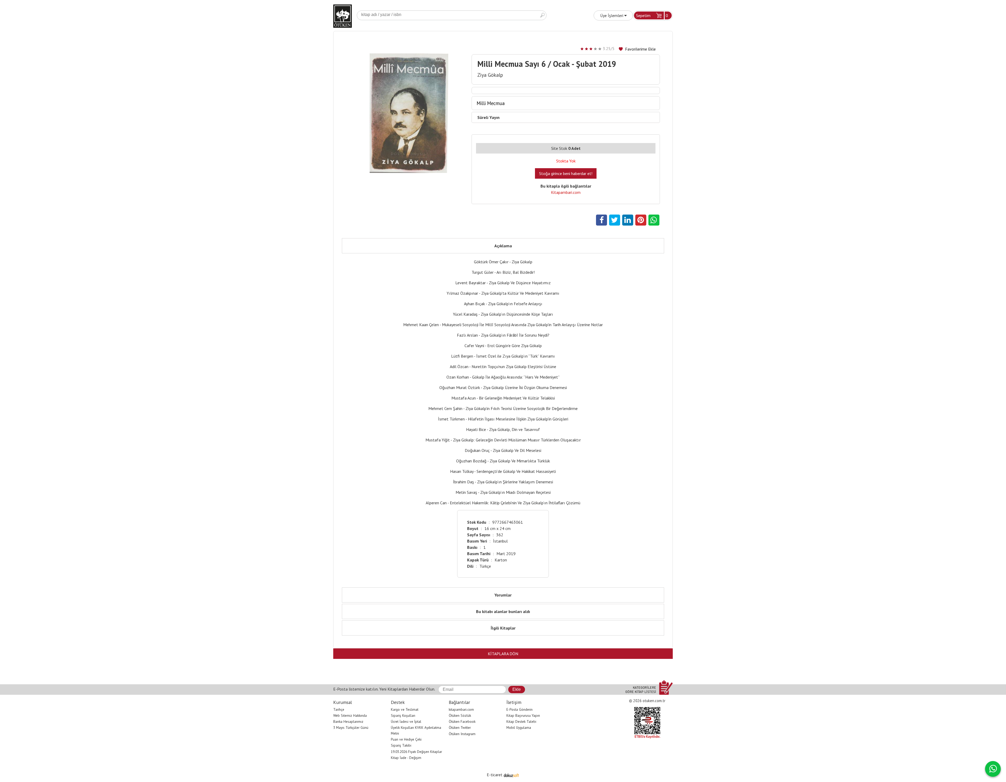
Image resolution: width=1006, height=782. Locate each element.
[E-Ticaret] (511, 774)
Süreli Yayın (488, 117)
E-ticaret (494, 774)
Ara (542, 15)
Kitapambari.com (566, 192)
